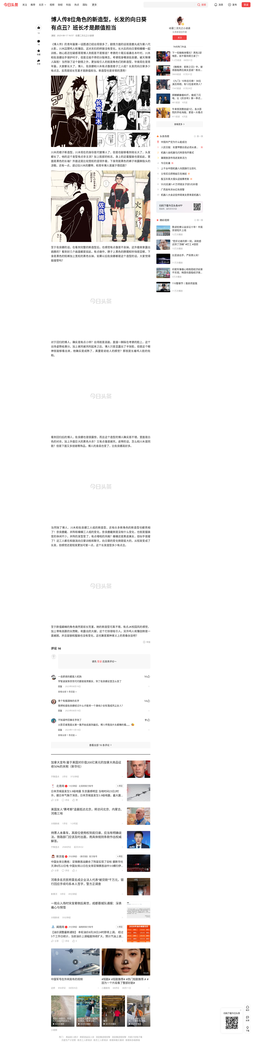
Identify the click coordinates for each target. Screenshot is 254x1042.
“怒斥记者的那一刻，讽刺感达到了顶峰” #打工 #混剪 (186, 242)
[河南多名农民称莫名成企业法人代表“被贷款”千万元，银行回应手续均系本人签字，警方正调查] (138, 886)
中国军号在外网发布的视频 (67, 979)
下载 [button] (247, 1028)
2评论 (64, 776)
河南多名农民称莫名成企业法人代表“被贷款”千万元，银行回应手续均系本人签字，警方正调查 (87, 882)
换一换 (200, 136)
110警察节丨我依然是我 (184, 283)
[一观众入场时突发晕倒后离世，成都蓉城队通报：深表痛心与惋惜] (138, 910)
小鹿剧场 (106, 988)
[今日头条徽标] (11, 5)
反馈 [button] (247, 1020)
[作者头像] (179, 20)
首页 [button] (247, 1010)
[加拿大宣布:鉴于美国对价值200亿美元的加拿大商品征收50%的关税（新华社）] (138, 769)
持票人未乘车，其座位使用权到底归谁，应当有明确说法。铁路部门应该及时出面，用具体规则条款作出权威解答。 (86, 837)
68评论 (116, 988)
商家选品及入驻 (87, 1037)
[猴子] (113, 1011)
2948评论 (66, 847)
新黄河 (54, 894)
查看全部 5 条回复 (66, 691)
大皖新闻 (55, 823)
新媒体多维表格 (133, 1040)
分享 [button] (38, 64)
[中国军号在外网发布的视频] (75, 961)
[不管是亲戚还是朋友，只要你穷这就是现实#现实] (138, 1011)
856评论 (62, 988)
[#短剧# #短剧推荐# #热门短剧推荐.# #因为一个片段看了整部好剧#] (126, 961)
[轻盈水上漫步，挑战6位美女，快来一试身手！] (88, 1011)
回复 (60, 686)
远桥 (53, 988)
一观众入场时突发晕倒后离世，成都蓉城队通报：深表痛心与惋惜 (86, 905)
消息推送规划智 (103, 1037)
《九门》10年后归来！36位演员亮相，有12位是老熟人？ (187, 82)
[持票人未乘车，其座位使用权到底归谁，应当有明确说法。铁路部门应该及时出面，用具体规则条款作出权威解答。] (138, 839)
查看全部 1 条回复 (66, 735)
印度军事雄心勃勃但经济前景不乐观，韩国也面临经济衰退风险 (187, 271)
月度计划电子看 (135, 1037)
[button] (24, 5)
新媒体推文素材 (117, 1040)
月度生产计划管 (68, 1040)
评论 (67, 800)
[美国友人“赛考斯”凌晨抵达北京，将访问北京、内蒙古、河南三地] (138, 816)
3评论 (62, 894)
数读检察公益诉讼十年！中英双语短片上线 (187, 228)
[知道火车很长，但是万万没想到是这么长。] (62, 1011)
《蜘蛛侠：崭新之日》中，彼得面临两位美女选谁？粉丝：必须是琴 (187, 68)
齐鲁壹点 (55, 776)
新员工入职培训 (84, 1040)
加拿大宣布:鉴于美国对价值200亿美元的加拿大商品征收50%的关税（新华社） (86, 764)
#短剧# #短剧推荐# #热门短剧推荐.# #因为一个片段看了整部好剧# (125, 981)
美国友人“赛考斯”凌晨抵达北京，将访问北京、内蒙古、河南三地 (87, 811)
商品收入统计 (72, 1037)
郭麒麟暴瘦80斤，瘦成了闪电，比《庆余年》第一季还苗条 (187, 96)
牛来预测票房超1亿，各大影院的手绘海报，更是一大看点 (187, 110)
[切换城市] (45, 5)
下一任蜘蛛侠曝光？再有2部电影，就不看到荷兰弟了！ (187, 54)
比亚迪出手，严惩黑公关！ (186, 255)
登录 (246, 4)
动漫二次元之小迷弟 (84, 35)
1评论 (64, 823)
